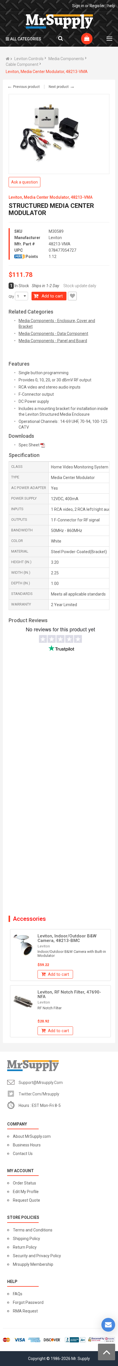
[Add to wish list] (72, 296)
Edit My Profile (26, 1191)
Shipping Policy (26, 1238)
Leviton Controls (29, 58)
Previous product (23, 87)
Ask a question (24, 182)
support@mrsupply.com (41, 1082)
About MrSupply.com (32, 1136)
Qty (11, 297)
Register (97, 5)
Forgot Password (28, 1302)
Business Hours (27, 1145)
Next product (62, 87)
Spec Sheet (29, 445)
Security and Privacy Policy (37, 1255)
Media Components (66, 58)
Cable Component (22, 64)
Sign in (78, 5)
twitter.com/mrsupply (39, 1094)
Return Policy (25, 1247)
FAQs (17, 1294)
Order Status (24, 1183)
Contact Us (23, 1153)
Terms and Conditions (32, 1230)
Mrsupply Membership (33, 1264)
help (111, 5)
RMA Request (25, 1311)
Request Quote (26, 1200)
